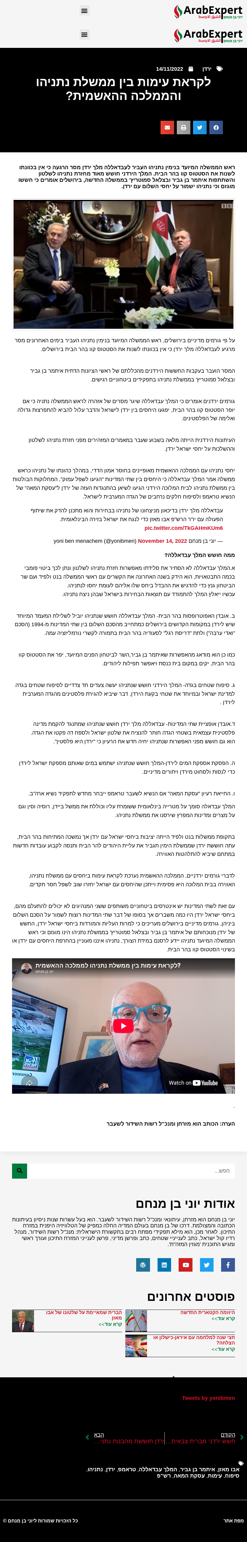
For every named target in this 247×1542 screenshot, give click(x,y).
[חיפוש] (19, 1171)
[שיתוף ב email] (167, 127)
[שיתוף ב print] (183, 127)
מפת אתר (234, 1520)
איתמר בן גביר (197, 1469)
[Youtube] (185, 1265)
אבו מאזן (228, 1469)
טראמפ (127, 1469)
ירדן (206, 69)
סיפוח (232, 1476)
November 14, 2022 (162, 541)
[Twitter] (207, 1265)
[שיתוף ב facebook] (216, 127)
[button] (84, 10)
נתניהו (95, 1469)
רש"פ (164, 1476)
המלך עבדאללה (158, 1469)
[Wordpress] (143, 1265)
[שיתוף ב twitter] (200, 127)
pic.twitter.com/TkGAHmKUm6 (184, 528)
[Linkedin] (164, 1265)
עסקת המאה (189, 1476)
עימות (215, 1476)
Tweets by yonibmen (208, 1398)
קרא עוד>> (223, 1318)
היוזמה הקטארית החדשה (207, 1312)
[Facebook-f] (228, 1265)
